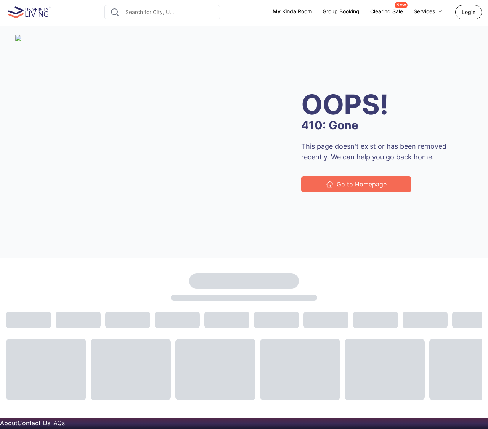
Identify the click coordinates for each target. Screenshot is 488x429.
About (9, 423)
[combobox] (162, 12)
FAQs (57, 423)
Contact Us (34, 423)
